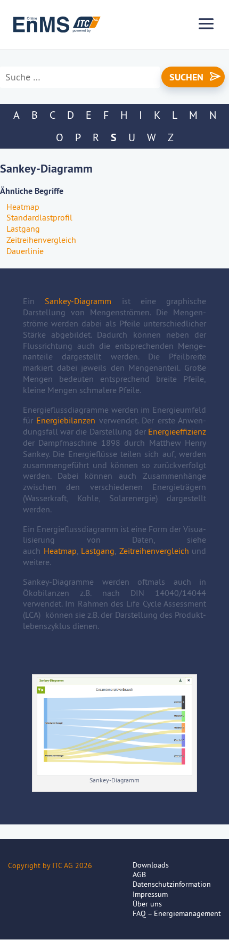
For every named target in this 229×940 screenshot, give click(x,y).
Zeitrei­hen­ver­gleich (41, 239)
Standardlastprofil (39, 217)
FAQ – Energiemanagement (177, 913)
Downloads (151, 865)
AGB (139, 874)
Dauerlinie (25, 251)
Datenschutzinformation (172, 884)
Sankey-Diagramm (78, 301)
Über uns (147, 904)
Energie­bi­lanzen (65, 420)
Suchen (186, 77)
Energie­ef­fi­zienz (177, 431)
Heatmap (22, 206)
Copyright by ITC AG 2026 (50, 865)
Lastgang (23, 228)
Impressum (150, 894)
